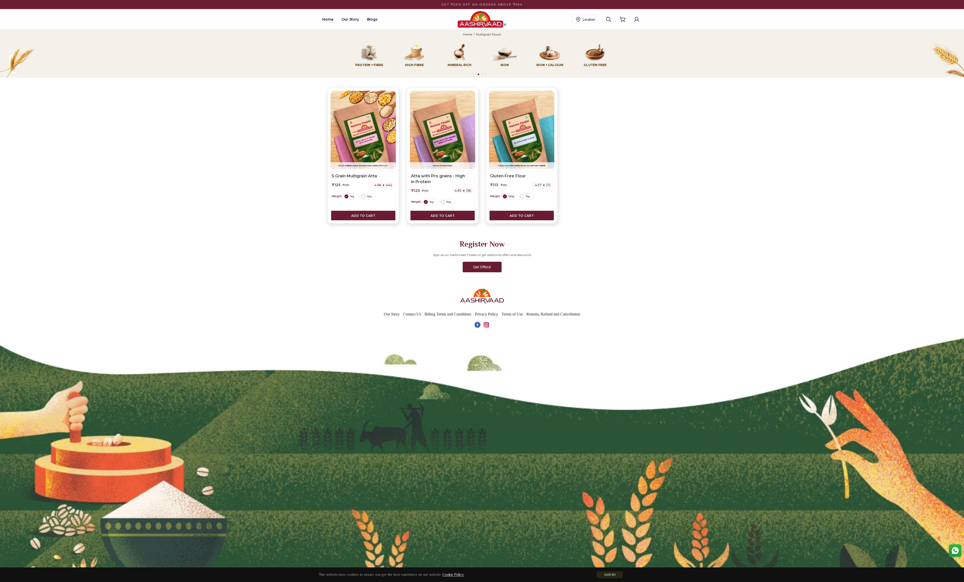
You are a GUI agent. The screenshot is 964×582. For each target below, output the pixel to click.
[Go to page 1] (478, 74)
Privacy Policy (486, 314)
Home (327, 19)
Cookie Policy (453, 574)
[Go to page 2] (482, 74)
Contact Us (412, 314)
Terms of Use (512, 314)
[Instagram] (487, 325)
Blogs (372, 19)
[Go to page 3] (485, 74)
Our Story (350, 19)
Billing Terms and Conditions (448, 314)
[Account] (637, 19)
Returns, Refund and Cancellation (553, 314)
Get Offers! (482, 267)
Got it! (609, 574)
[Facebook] (477, 325)
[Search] (609, 19)
